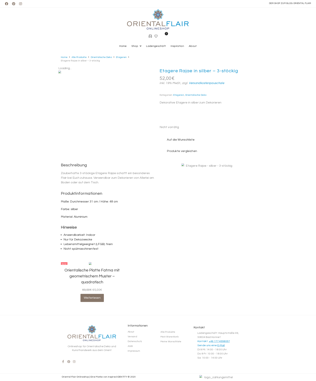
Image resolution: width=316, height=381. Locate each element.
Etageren (121, 57)
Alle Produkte (79, 57)
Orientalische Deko (101, 57)
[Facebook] (6, 3)
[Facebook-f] (63, 361)
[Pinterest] (13, 3)
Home (64, 57)
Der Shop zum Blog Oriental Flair (290, 3)
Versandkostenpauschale (206, 83)
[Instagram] (20, 3)
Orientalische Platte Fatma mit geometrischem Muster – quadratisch (92, 276)
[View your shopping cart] (166, 36)
